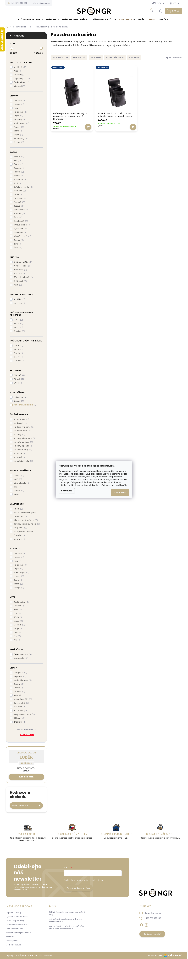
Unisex (18, 383)
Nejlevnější (79, 57)
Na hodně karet (22, 430)
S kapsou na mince (24, 714)
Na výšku (19, 303)
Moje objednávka (13, 945)
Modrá (18, 194)
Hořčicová (20, 179)
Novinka (18, 74)
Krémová (19, 190)
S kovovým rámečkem (25, 520)
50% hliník (19, 273)
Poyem (18, 127)
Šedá (17, 217)
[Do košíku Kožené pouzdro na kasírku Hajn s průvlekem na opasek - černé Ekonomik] (88, 127)
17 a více (19, 360)
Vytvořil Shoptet (155, 955)
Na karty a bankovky (24, 438)
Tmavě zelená (22, 225)
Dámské (19, 375)
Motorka (19, 625)
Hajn (17, 108)
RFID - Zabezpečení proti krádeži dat (25, 514)
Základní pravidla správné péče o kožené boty (67, 913)
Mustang (19, 119)
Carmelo (19, 100)
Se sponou (20, 527)
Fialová (18, 172)
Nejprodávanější (22, 699)
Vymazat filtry (27, 735)
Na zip (18, 509)
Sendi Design (21, 138)
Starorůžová (21, 209)
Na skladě (19, 67)
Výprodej (19, 86)
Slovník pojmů (12, 940)
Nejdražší (96, 57)
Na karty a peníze (23, 446)
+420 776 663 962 (153, 918)
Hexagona (20, 112)
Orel (17, 632)
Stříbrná (19, 213)
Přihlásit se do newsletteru (78, 888)
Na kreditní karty (22, 449)
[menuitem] (30, 20)
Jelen (18, 609)
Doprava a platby (13, 912)
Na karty (19, 434)
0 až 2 (18, 319)
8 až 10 (18, 353)
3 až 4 (18, 323)
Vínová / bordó (22, 236)
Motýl (18, 628)
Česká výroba (21, 82)
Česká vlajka (21, 602)
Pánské (18, 379)
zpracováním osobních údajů (89, 880)
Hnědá (18, 175)
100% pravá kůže (22, 262)
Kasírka (18, 401)
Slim (17, 487)
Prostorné (19, 706)
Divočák (19, 606)
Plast (17, 285)
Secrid (18, 131)
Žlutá (17, 247)
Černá (18, 164)
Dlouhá (18, 475)
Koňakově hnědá (23, 187)
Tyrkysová (20, 228)
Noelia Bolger (21, 123)
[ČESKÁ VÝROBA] (71, 89)
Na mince (19, 453)
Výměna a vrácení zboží (16, 916)
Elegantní (19, 676)
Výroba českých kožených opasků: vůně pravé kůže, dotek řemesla (67, 927)
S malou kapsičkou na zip (26, 524)
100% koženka (21, 266)
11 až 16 (18, 357)
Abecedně (134, 57)
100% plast (20, 281)
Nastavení (67, 490)
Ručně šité (20, 710)
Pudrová (19, 202)
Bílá (17, 160)
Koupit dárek (26, 776)
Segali (18, 134)
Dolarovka (20, 397)
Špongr (18, 142)
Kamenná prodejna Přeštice (18, 932)
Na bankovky (21, 419)
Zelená (18, 240)
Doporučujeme (22, 78)
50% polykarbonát (23, 277)
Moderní (19, 691)
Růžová (18, 206)
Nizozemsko (20, 658)
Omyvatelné (21, 703)
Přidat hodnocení (20, 805)
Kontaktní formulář (152, 934)
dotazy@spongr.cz (153, 913)
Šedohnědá (20, 221)
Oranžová (20, 198)
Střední (18, 490)
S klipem (19, 718)
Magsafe (19, 539)
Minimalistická (21, 483)
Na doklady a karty (23, 427)
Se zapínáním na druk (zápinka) (23, 533)
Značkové (19, 722)
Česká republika (22, 654)
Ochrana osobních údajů (17, 924)
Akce (17, 71)
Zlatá (17, 244)
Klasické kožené (22, 680)
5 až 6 (18, 327)
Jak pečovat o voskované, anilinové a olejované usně (65, 920)
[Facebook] (141, 924)
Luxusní (18, 688)
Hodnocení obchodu (15, 928)
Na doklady (20, 423)
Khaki (17, 183)
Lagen (18, 115)
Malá (17, 479)
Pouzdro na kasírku (25, 405)
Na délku (19, 299)
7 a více (19, 331)
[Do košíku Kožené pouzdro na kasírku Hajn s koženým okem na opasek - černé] (133, 127)
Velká (17, 494)
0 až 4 (18, 345)
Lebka (18, 621)
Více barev (20, 232)
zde (68, 485)
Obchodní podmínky (15, 920)
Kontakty (10, 936)
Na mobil (19, 457)
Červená (19, 168)
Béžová (18, 156)
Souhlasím (120, 492)
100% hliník (20, 269)
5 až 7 (18, 349)
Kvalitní (18, 684)
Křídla (18, 617)
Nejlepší (19, 695)
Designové (20, 672)
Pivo (17, 640)
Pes (17, 636)
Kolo (17, 613)
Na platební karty (23, 461)
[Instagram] (146, 924)
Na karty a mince (23, 442)
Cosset (18, 104)
